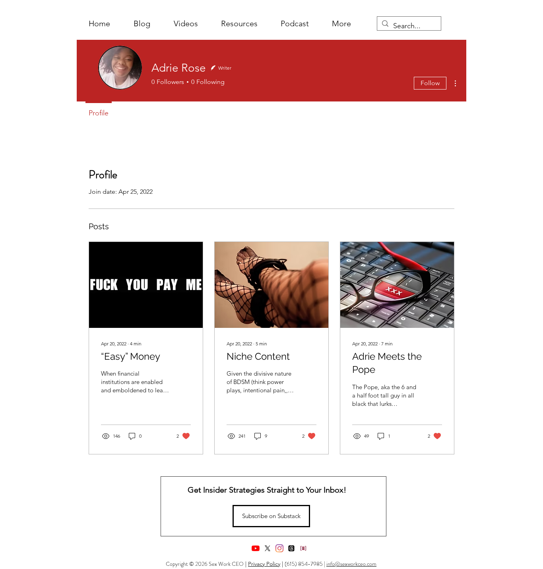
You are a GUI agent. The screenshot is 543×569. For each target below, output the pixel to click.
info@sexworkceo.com (351, 564)
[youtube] (256, 548)
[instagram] (279, 548)
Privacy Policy (264, 563)
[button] (341, 23)
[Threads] (291, 548)
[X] (268, 548)
